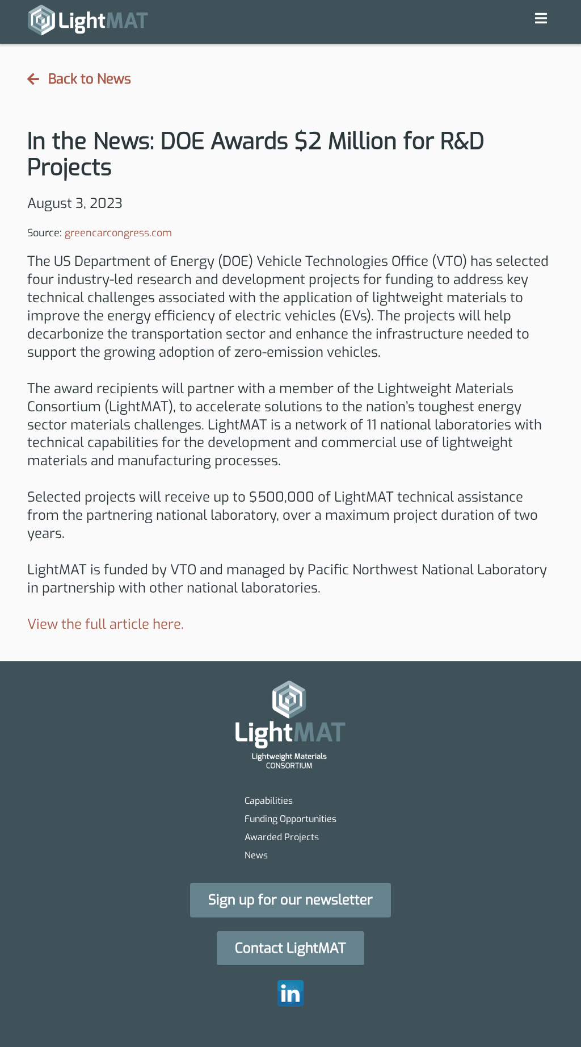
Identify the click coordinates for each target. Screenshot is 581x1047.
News (256, 855)
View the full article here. (105, 624)
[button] (290, 900)
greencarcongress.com (118, 233)
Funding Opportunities (290, 819)
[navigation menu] (541, 18)
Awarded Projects (282, 837)
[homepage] (88, 22)
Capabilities (269, 801)
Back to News (89, 79)
